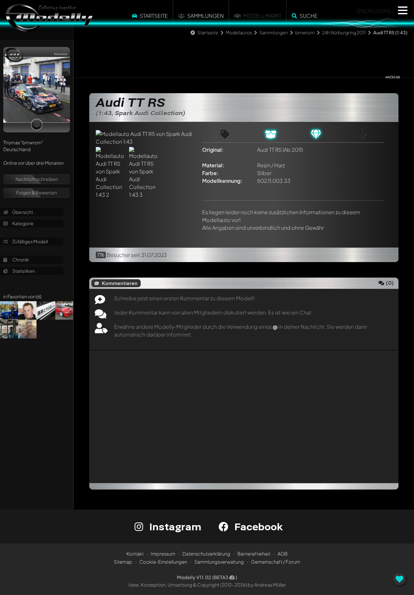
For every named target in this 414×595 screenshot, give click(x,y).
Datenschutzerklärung (206, 553)
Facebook (257, 526)
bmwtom (305, 32)
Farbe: (210, 173)
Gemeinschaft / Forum (275, 562)
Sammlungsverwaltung (219, 562)
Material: (213, 165)
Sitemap (123, 562)
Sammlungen (205, 15)
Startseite (154, 15)
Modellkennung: (222, 180)
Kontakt (135, 553)
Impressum (163, 553)
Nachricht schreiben (37, 179)
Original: (212, 149)
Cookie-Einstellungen (163, 562)
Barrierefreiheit (253, 553)
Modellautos (239, 32)
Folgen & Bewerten (36, 192)
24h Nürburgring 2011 (344, 32)
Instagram (174, 526)
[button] (403, 10)
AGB (283, 553)
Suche (309, 15)
